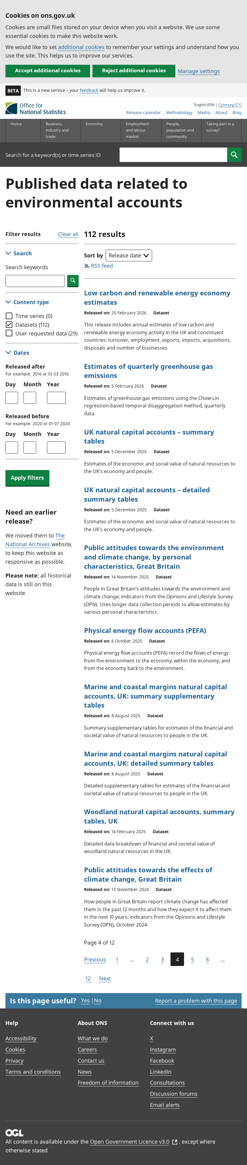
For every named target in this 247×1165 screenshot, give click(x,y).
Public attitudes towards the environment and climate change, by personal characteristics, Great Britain (154, 557)
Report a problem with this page (196, 1000)
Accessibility (20, 1038)
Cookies (15, 1049)
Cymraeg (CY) (230, 104)
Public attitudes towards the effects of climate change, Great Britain (148, 874)
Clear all (68, 234)
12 (88, 978)
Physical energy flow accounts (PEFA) (145, 630)
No (98, 1000)
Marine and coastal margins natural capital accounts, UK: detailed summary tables (155, 758)
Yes (85, 1000)
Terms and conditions (33, 1071)
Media (204, 112)
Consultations (167, 1082)
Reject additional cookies (134, 70)
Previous (95, 959)
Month (32, 384)
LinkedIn (160, 1071)
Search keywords (26, 267)
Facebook (162, 1060)
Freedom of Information (108, 1082)
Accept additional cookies (47, 70)
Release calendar (143, 112)
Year (53, 384)
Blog (237, 112)
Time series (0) (33, 315)
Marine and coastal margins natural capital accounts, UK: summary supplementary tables (155, 696)
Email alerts (165, 1104)
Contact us (91, 1060)
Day (10, 384)
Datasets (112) (32, 324)
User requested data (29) (46, 333)
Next (105, 978)
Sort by (93, 255)
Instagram (163, 1049)
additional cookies (81, 47)
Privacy (14, 1060)
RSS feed (102, 265)
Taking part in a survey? (220, 127)
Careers (87, 1049)
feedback (89, 90)
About (221, 112)
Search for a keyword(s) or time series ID (53, 154)
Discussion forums (174, 1093)
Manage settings (199, 71)
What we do (93, 1038)
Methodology (179, 112)
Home (16, 123)
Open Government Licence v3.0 (129, 1141)
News (85, 1071)
